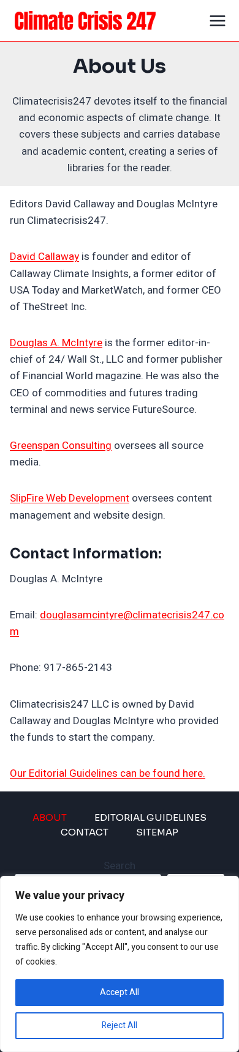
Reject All (119, 1025)
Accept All (119, 992)
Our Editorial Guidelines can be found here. (107, 773)
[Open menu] (217, 20)
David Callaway (44, 256)
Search (119, 865)
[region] (119, 964)
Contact (84, 832)
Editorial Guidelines (150, 817)
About (49, 817)
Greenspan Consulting (61, 445)
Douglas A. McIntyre (56, 342)
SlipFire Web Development (69, 498)
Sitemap (157, 832)
